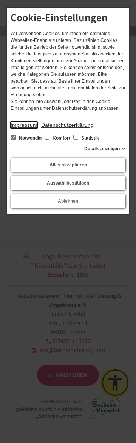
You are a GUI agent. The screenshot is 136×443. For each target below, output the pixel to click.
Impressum (24, 125)
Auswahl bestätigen (68, 183)
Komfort (61, 138)
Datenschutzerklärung (67, 125)
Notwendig (30, 138)
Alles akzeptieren (68, 165)
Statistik (89, 138)
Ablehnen (68, 201)
